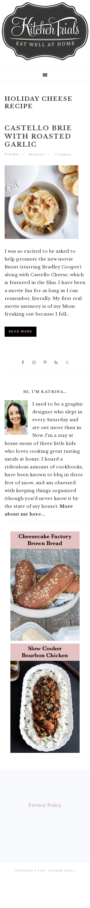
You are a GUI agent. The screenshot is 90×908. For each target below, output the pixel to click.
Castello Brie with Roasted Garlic (38, 136)
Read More (20, 331)
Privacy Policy (45, 805)
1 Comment (62, 154)
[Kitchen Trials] (45, 61)
